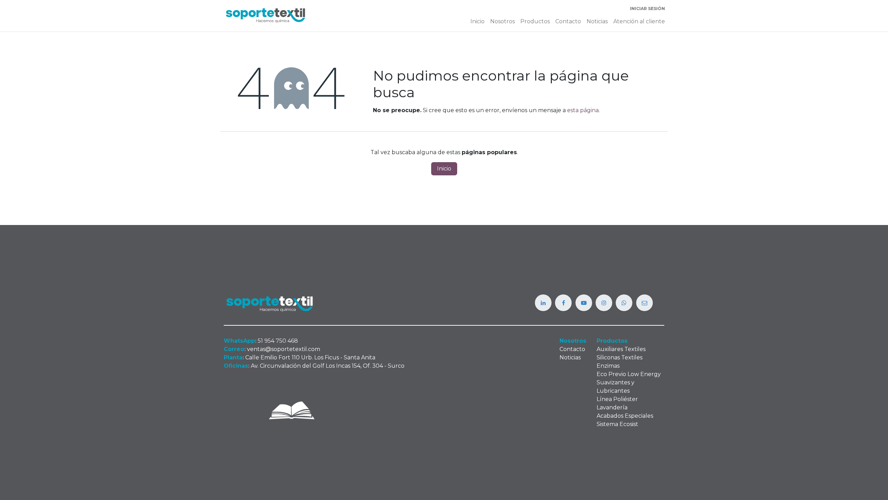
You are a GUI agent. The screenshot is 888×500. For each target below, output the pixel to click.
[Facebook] (563, 302)
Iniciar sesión (647, 8)
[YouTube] (583, 302)
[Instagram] (604, 302)
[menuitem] (477, 21)
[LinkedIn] (543, 302)
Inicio (444, 168)
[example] (624, 302)
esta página (583, 110)
